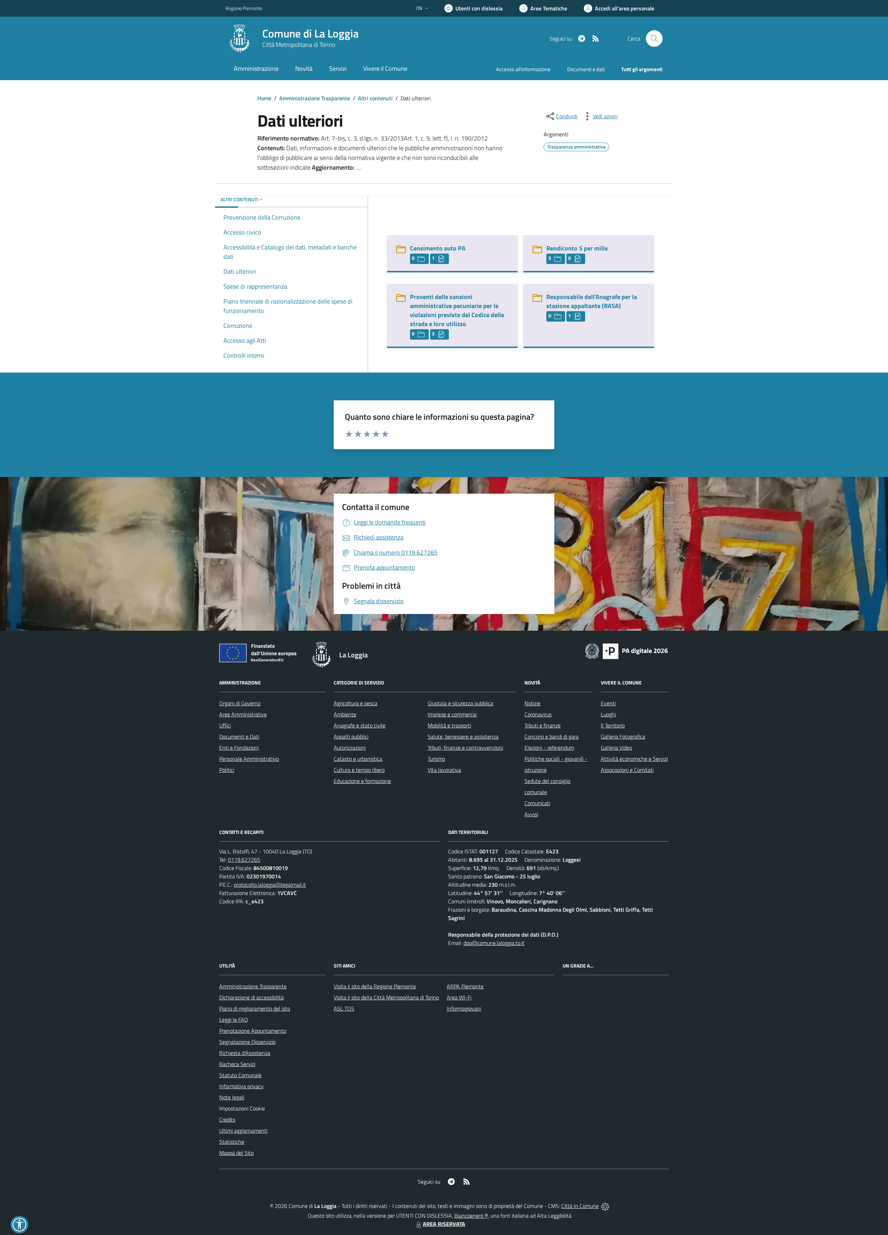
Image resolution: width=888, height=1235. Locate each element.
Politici (226, 770)
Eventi (608, 703)
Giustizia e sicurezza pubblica (460, 703)
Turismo (436, 759)
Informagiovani (464, 1008)
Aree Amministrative (243, 714)
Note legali (231, 1097)
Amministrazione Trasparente (314, 98)
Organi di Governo (240, 703)
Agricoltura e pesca (355, 703)
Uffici (225, 725)
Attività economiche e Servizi (634, 759)
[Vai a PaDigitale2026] (626, 650)
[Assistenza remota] (605, 1206)
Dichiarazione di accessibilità (251, 997)
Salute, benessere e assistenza (463, 736)
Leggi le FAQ (233, 1019)
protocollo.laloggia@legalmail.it (270, 884)
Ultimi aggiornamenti (243, 1130)
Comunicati (537, 803)
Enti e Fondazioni (239, 747)
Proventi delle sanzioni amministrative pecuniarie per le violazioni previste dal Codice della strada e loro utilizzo (457, 310)
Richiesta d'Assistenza (244, 1053)
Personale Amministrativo (249, 759)
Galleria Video (616, 747)
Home (264, 98)
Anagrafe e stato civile (359, 725)
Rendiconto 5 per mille (577, 248)
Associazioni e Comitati (627, 770)
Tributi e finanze (542, 725)
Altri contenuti (375, 98)
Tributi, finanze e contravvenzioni (465, 747)
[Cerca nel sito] (654, 38)
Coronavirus (538, 714)
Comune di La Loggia (310, 33)
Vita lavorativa (444, 770)
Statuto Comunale (240, 1075)
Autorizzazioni (350, 747)
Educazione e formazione (362, 781)
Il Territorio (613, 725)
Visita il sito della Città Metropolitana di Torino (386, 997)
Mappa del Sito (236, 1153)
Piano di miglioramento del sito (254, 1008)
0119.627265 (244, 859)
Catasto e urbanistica (358, 759)
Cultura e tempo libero (359, 770)
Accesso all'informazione (523, 69)
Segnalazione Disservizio (247, 1042)
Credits (227, 1119)
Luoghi (608, 714)
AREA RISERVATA (444, 1224)
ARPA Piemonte (465, 986)
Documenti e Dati (239, 736)
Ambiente (345, 714)
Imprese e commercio (452, 714)
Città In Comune (580, 1206)
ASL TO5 (344, 1008)
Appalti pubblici (351, 736)
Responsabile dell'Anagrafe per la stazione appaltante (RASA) (591, 301)
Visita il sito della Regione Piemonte (375, 986)
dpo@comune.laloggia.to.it (493, 943)
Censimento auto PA (438, 248)
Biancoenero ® (471, 1215)
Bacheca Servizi (237, 1064)
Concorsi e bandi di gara (551, 736)
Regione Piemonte (243, 8)
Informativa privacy (241, 1086)
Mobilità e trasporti (449, 725)
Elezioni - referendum (549, 747)
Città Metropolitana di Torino (298, 44)
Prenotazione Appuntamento (252, 1031)
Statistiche (231, 1142)
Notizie (532, 703)
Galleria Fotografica (623, 736)
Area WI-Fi (459, 997)
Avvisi (531, 814)
